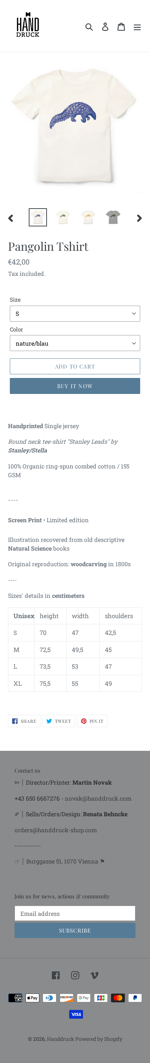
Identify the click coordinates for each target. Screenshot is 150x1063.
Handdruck (61, 1038)
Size (15, 299)
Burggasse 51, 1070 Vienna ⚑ (65, 861)
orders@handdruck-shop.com (56, 830)
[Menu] (137, 26)
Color (16, 329)
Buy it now (75, 386)
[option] (38, 217)
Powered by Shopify (98, 1038)
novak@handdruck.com (98, 798)
